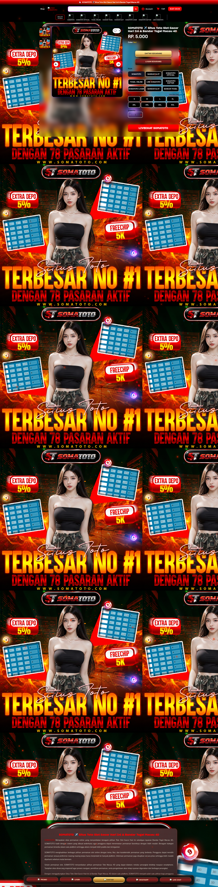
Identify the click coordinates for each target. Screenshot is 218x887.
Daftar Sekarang (153, 53)
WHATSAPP (143, 879)
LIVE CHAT (177, 879)
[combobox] (100, 9)
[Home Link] (55, 9)
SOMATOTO (50, 840)
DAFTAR (110, 879)
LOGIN (77, 879)
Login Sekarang (153, 61)
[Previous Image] (56, 64)
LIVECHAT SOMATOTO (153, 128)
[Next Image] (118, 64)
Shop (42, 9)
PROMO (44, 879)
